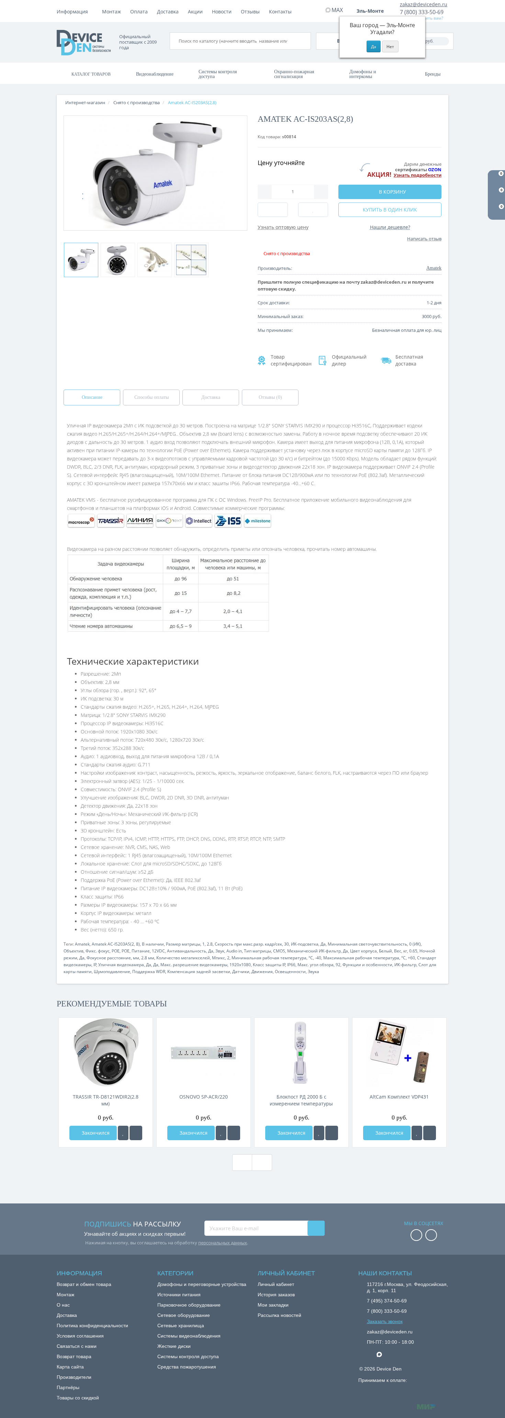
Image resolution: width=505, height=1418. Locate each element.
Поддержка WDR (148, 971)
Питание (141, 951)
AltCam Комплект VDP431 (399, 1096)
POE (116, 951)
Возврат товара (74, 1356)
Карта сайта (70, 1367)
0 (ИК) (415, 944)
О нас (63, 1305)
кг (405, 951)
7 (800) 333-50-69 (422, 12)
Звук (219, 951)
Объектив (73, 951)
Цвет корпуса (363, 951)
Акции (195, 11)
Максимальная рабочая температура (361, 958)
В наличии (153, 944)
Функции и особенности (367, 965)
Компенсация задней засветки (198, 971)
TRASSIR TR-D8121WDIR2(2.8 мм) (105, 1100)
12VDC (158, 951)
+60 (411, 958)
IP (95, 965)
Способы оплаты (151, 397)
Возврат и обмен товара (84, 1284)
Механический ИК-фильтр (314, 951)
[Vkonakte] (431, 1236)
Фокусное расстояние (109, 958)
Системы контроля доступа (218, 74)
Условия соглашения (80, 1336)
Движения (262, 971)
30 (286, 944)
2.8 (210, 944)
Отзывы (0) (270, 397)
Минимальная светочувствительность (367, 944)
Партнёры (68, 1387)
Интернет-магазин (85, 102)
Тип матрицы (257, 951)
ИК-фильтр (405, 965)
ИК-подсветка (304, 944)
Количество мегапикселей (183, 958)
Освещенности (290, 971)
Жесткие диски (174, 1346)
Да (323, 944)
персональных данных (222, 1243)
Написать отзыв (424, 239)
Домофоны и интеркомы (362, 74)
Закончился (95, 1133)
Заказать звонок (385, 1321)
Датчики (240, 971)
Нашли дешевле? (390, 227)
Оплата (139, 11)
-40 (318, 958)
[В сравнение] (136, 1133)
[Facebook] (416, 1236)
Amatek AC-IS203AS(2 (113, 944)
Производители (74, 1377)
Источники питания (179, 1294)
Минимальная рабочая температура (269, 958)
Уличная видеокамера (121, 965)
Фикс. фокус (98, 951)
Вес (397, 951)
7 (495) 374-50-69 (387, 1301)
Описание (92, 397)
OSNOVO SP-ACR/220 (203, 1096)
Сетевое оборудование (183, 1315)
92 (338, 965)
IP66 (291, 965)
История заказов (276, 1294)
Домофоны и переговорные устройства (201, 1284)
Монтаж (111, 11)
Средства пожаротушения (186, 1367)
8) (138, 944)
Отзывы (250, 11)
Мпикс (218, 958)
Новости (222, 11)
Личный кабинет (276, 1284)
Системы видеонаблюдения (189, 1336)
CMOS (279, 951)
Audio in (234, 951)
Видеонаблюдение (154, 74)
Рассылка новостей (279, 1315)
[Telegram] (370, 1354)
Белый (385, 951)
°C (310, 958)
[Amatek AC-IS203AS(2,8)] (81, 260)
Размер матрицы (183, 944)
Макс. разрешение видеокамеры (193, 965)
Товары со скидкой (78, 1397)
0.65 (413, 951)
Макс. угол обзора (316, 965)
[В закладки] (123, 1133)
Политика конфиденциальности (92, 1325)
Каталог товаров (91, 74)
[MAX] (382, 1352)
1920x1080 (240, 965)
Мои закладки (273, 1305)
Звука (313, 971)
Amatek (82, 944)
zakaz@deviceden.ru (423, 4)
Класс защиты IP (269, 965)
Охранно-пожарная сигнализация (294, 74)
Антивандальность (186, 951)
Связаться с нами (77, 1346)
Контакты (280, 11)
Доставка (168, 11)
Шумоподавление (112, 971)
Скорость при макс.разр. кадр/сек (248, 944)
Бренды (432, 74)
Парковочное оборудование (189, 1305)
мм (136, 958)
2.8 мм (147, 958)
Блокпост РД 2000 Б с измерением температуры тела (301, 1100)
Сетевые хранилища (180, 1325)
